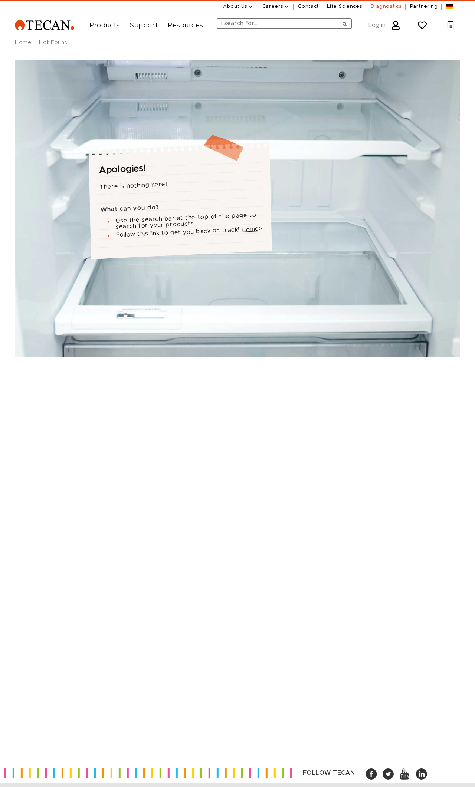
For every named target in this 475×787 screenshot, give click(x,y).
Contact (308, 6)
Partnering (424, 6)
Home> (252, 228)
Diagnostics (386, 6)
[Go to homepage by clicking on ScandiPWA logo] (44, 25)
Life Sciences (344, 6)
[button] (102, 25)
